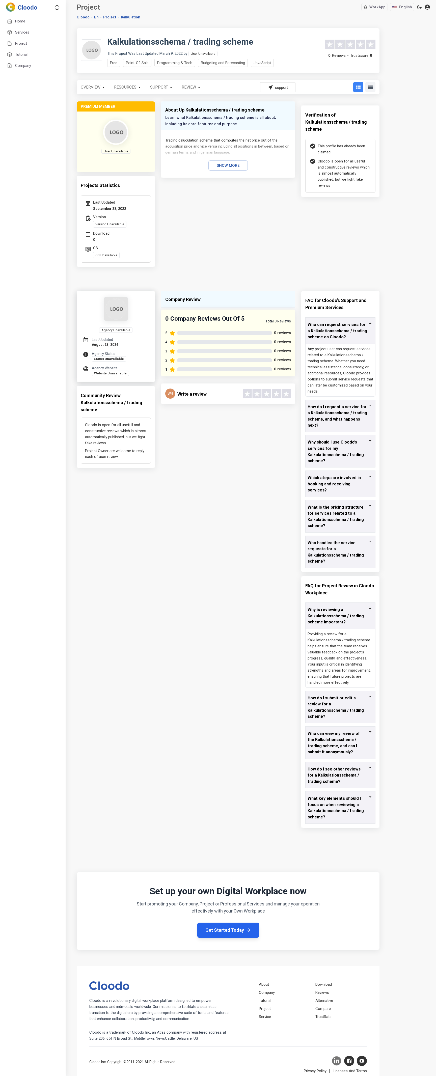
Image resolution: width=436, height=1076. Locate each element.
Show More (228, 165)
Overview (90, 87)
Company (267, 992)
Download (323, 984)
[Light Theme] (419, 7)
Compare (323, 1008)
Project (109, 17)
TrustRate (323, 1016)
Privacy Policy (315, 1071)
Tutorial (265, 1000)
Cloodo (83, 17)
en (96, 17)
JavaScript (262, 63)
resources (125, 87)
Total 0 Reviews (278, 321)
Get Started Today (224, 930)
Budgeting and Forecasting (223, 63)
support (159, 87)
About (264, 984)
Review (189, 87)
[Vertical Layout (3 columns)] (358, 87)
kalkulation (130, 17)
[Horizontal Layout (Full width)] (370, 87)
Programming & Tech (174, 63)
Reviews (322, 992)
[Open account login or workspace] (427, 7)
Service (265, 1016)
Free (113, 63)
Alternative (324, 1000)
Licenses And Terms (350, 1071)
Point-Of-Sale (137, 63)
